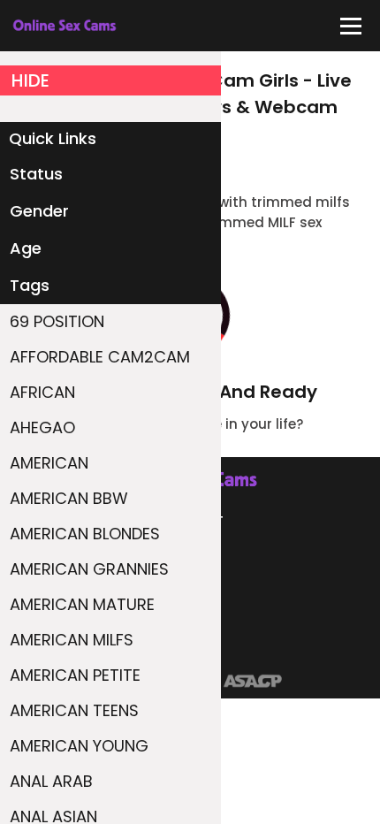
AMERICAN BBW (69, 498)
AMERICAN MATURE (82, 604)
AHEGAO (42, 427)
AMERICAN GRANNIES (89, 569)
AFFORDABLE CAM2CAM (100, 357)
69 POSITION (57, 321)
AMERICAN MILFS (71, 640)
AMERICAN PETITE (75, 675)
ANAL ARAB (51, 781)
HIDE (30, 80)
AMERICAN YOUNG (79, 746)
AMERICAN (49, 463)
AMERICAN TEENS (74, 710)
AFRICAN (42, 392)
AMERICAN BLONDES (85, 534)
